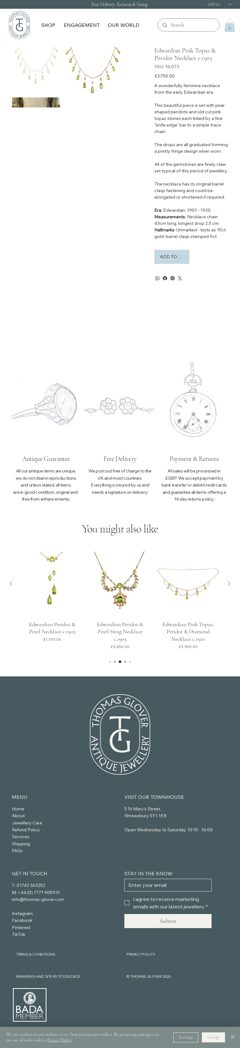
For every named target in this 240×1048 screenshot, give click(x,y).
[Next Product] (229, 583)
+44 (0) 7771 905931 (39, 892)
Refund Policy (26, 830)
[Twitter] (180, 278)
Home (18, 809)
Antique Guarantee (46, 459)
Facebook (22, 920)
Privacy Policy (59, 1040)
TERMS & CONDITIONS (35, 954)
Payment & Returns (194, 459)
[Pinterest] (172, 278)
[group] (120, 602)
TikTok (18, 934)
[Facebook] (165, 278)
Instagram (22, 913)
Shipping (21, 844)
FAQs (17, 850)
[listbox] (219, 4)
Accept (213, 1037)
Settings (186, 1037)
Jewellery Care (27, 823)
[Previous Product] (11, 583)
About (18, 815)
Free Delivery (120, 459)
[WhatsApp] (157, 278)
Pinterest (21, 927)
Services (20, 836)
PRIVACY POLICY (141, 954)
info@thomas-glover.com (38, 899)
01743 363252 (31, 885)
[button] (48, 25)
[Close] (232, 1037)
